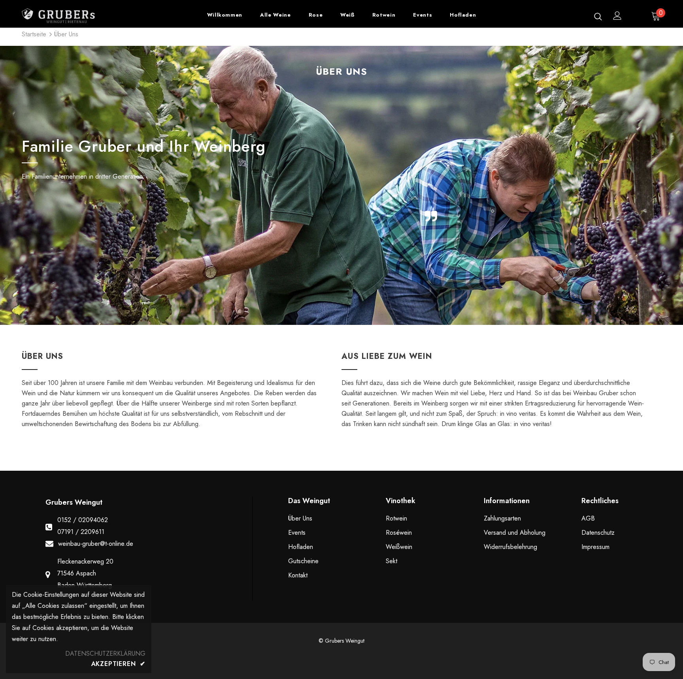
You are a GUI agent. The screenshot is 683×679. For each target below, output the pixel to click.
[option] (230, 185)
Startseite (34, 34)
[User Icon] (617, 15)
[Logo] (68, 15)
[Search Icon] (598, 16)
